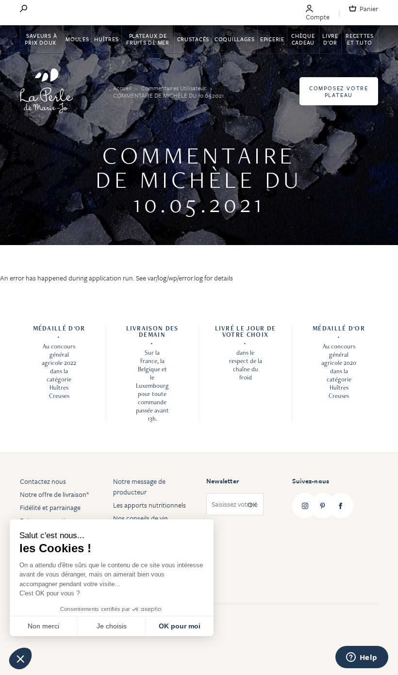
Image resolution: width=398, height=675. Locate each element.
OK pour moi (179, 626)
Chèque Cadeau (303, 39)
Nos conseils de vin (140, 518)
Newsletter (222, 481)
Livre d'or (330, 39)
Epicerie (272, 39)
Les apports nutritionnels (149, 505)
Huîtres (106, 39)
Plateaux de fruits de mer (147, 39)
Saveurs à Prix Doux (41, 39)
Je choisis (112, 626)
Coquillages (235, 39)
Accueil (123, 87)
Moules (77, 39)
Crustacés (193, 39)
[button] (20, 658)
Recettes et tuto (360, 39)
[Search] (23, 9)
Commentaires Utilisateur (174, 87)
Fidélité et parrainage (50, 507)
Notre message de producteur (139, 486)
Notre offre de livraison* (54, 494)
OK (252, 504)
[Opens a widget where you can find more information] (361, 658)
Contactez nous (43, 481)
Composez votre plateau (338, 91)
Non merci (43, 626)
